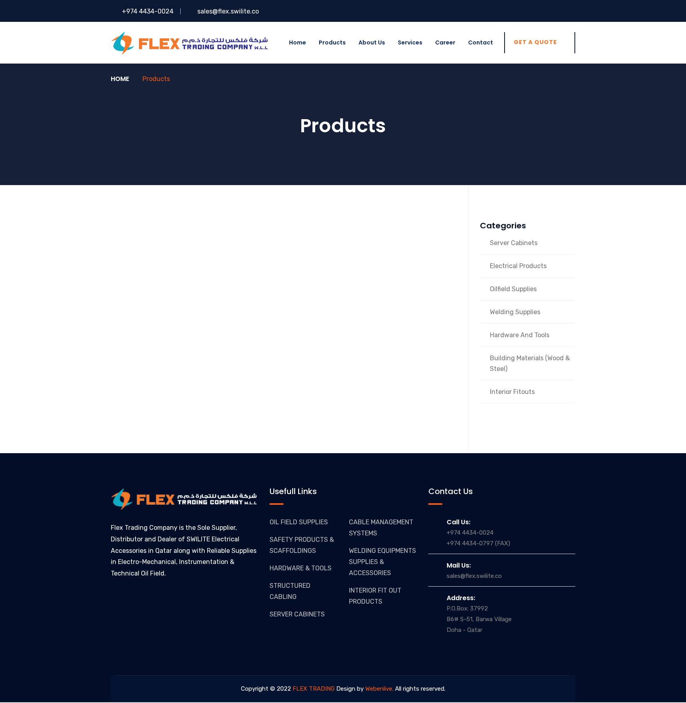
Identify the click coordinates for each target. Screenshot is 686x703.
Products (332, 42)
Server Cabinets (514, 243)
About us (371, 42)
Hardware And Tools (519, 335)
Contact (480, 42)
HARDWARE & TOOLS (300, 568)
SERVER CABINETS (297, 614)
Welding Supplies (515, 312)
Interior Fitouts (512, 392)
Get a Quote (535, 42)
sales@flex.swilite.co (228, 11)
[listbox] (343, 702)
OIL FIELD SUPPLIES (299, 522)
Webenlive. (379, 688)
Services (410, 42)
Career (445, 42)
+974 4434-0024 (146, 11)
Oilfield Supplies (513, 289)
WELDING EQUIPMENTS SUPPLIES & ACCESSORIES (382, 562)
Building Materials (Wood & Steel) (530, 363)
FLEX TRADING (313, 688)
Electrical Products (518, 266)
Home (297, 42)
